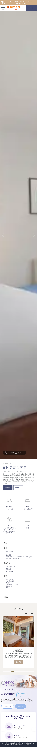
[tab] (18, 542)
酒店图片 (20, 452)
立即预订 (7, 488)
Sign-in (20, 706)
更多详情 (18, 662)
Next (31, 613)
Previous (26, 613)
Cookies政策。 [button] (26, 745)
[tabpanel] (18, 642)
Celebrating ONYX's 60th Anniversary (21, 2)
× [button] (35, 743)
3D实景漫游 (10, 452)
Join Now (7, 706)
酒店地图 (18, 488)
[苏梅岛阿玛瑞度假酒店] (13, 8)
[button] (3, 235)
